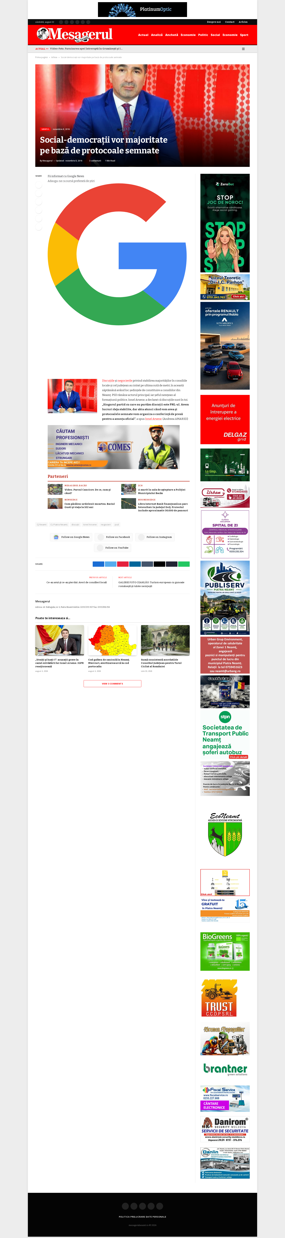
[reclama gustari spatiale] (225, 707)
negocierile (125, 380)
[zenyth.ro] (225, 951)
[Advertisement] (119, 354)
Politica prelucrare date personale (142, 1216)
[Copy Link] (38, 227)
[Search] (248, 48)
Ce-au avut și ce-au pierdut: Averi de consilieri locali (77, 582)
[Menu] (243, 48)
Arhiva (54, 57)
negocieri (106, 524)
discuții (75, 524)
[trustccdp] (219, 1015)
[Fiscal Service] (225, 1098)
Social (215, 35)
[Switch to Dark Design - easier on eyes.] (239, 48)
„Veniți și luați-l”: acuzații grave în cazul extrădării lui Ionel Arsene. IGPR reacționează (59, 663)
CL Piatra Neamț (58, 524)
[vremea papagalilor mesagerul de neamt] (225, 1038)
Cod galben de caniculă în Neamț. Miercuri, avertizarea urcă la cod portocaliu (109, 663)
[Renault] (225, 388)
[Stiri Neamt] (74, 35)
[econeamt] (225, 866)
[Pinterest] (38, 210)
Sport (244, 35)
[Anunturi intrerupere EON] (225, 419)
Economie (188, 35)
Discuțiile (108, 380)
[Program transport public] (225, 480)
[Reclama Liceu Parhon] (225, 299)
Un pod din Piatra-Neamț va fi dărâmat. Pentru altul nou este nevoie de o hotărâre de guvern (87, 48)
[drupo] (225, 895)
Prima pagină (41, 57)
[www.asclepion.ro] (225, 558)
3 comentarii (95, 160)
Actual (143, 35)
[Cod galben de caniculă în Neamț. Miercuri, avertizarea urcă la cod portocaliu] (112, 640)
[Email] (38, 218)
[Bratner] (225, 1079)
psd (117, 524)
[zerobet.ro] (225, 271)
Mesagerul (47, 160)
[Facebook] (38, 185)
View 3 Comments (112, 683)
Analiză (157, 35)
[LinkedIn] (38, 201)
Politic (203, 35)
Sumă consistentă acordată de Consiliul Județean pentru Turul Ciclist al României (161, 663)
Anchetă (171, 35)
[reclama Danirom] (225, 1141)
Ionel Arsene (153, 418)
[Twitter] (38, 193)
